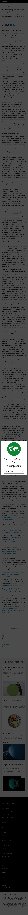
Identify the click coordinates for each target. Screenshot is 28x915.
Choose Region (9, 471)
